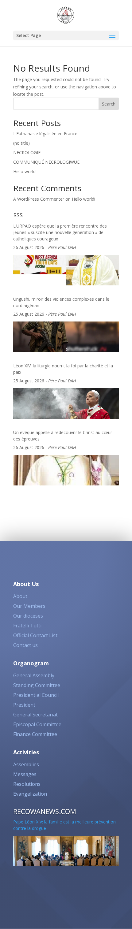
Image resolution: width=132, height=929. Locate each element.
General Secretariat (35, 714)
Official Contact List (35, 635)
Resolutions (27, 784)
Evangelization (30, 793)
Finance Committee (35, 734)
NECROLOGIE (27, 152)
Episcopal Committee (37, 724)
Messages (25, 774)
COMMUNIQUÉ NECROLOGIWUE (46, 162)
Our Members (29, 606)
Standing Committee (36, 685)
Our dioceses (28, 615)
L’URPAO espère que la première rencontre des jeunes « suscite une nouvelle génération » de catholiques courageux (60, 230)
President (24, 704)
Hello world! (25, 171)
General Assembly (33, 675)
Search (108, 104)
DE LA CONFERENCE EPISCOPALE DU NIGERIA (60, 879)
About (20, 596)
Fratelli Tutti (27, 625)
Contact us (25, 645)
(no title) (21, 143)
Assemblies (26, 764)
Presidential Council (36, 695)
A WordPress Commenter (38, 199)
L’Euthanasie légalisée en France (45, 133)
